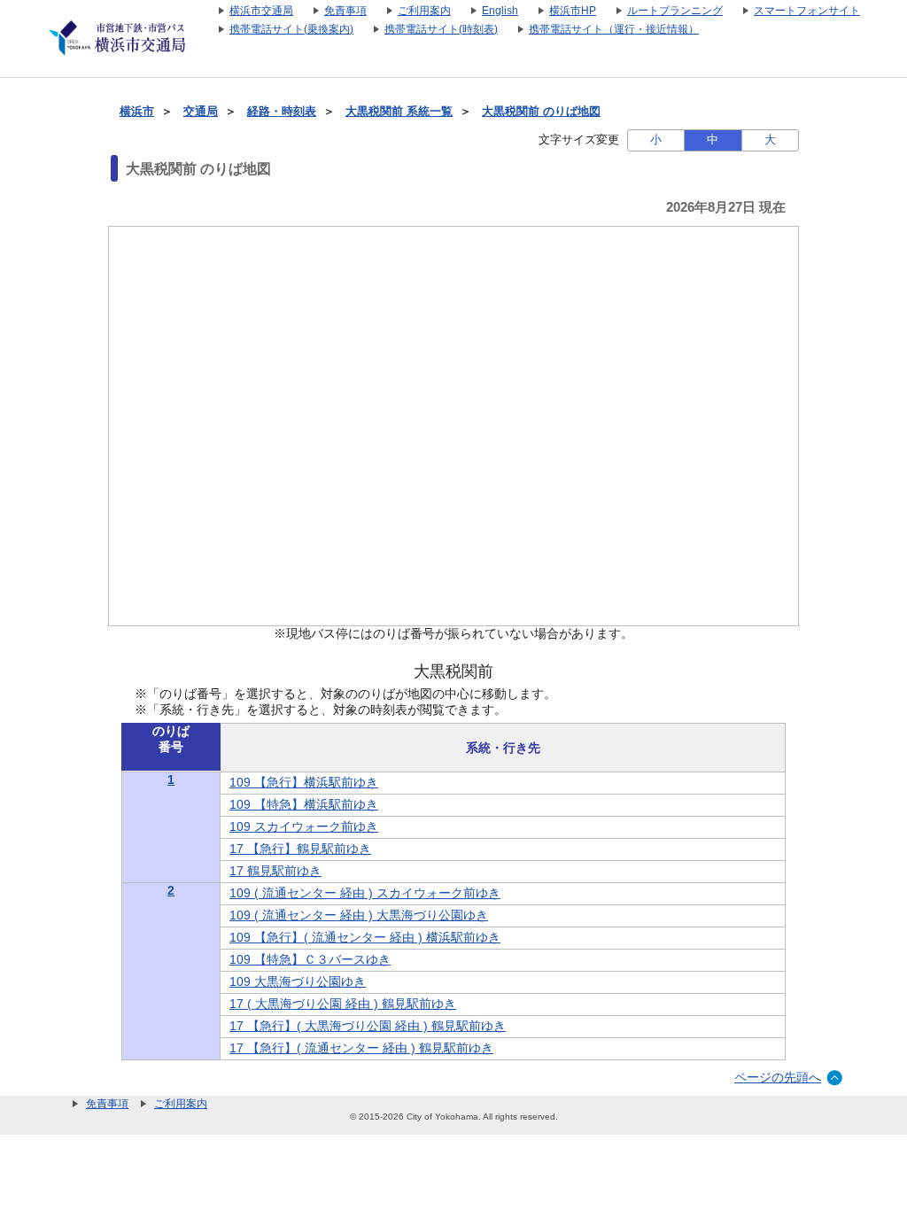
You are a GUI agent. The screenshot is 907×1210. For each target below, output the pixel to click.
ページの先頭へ (777, 1077)
